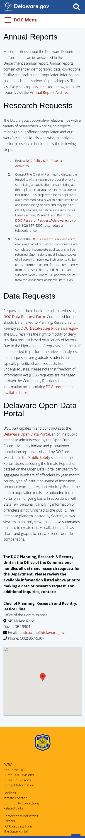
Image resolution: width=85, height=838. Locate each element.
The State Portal (15, 831)
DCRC (7, 764)
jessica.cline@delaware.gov (42, 632)
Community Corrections (21, 803)
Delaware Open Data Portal (26, 434)
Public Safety (39, 457)
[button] (42, 677)
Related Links (13, 808)
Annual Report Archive (49, 92)
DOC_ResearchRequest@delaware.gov (44, 220)
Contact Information (18, 785)
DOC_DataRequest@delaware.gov (49, 328)
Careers (9, 821)
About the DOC (15, 769)
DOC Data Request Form (24, 316)
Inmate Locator (15, 798)
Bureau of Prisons (17, 780)
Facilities (9, 793)
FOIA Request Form (18, 826)
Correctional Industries (20, 816)
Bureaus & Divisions (18, 774)
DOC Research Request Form (53, 239)
